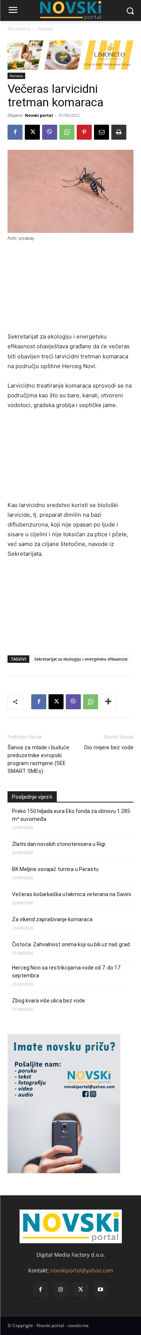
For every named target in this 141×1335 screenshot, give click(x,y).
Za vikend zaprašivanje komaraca (52, 919)
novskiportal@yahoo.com (81, 1270)
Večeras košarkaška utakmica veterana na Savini (71, 894)
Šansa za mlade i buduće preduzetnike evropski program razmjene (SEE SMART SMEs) (38, 759)
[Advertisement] (70, 290)
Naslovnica (19, 28)
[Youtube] (100, 1289)
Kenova (45, 28)
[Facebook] (15, 132)
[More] (108, 701)
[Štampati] (118, 132)
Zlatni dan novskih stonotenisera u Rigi (59, 844)
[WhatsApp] (66, 132)
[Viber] (49, 132)
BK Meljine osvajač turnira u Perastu (55, 869)
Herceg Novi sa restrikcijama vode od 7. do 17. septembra (66, 972)
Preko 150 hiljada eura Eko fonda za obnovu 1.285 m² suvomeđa (71, 815)
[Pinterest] (84, 132)
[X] (32, 132)
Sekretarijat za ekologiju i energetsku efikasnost (80, 659)
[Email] (101, 132)
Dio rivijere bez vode (108, 747)
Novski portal (39, 115)
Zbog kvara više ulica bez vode (48, 1001)
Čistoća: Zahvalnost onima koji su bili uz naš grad (71, 944)
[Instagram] (60, 1289)
